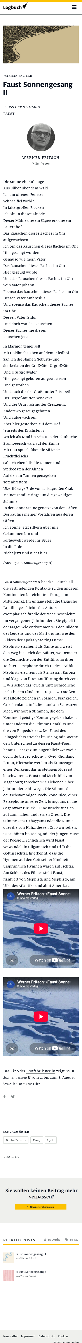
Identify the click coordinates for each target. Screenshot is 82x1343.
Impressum (28, 1336)
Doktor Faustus (16, 1140)
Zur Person (42, 163)
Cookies (63, 1336)
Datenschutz (46, 1336)
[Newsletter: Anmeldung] (41, 1199)
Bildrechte (12, 1157)
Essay (36, 1140)
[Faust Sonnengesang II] (4, 1097)
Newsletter (10, 1336)
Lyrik (50, 1140)
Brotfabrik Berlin (40, 1071)
